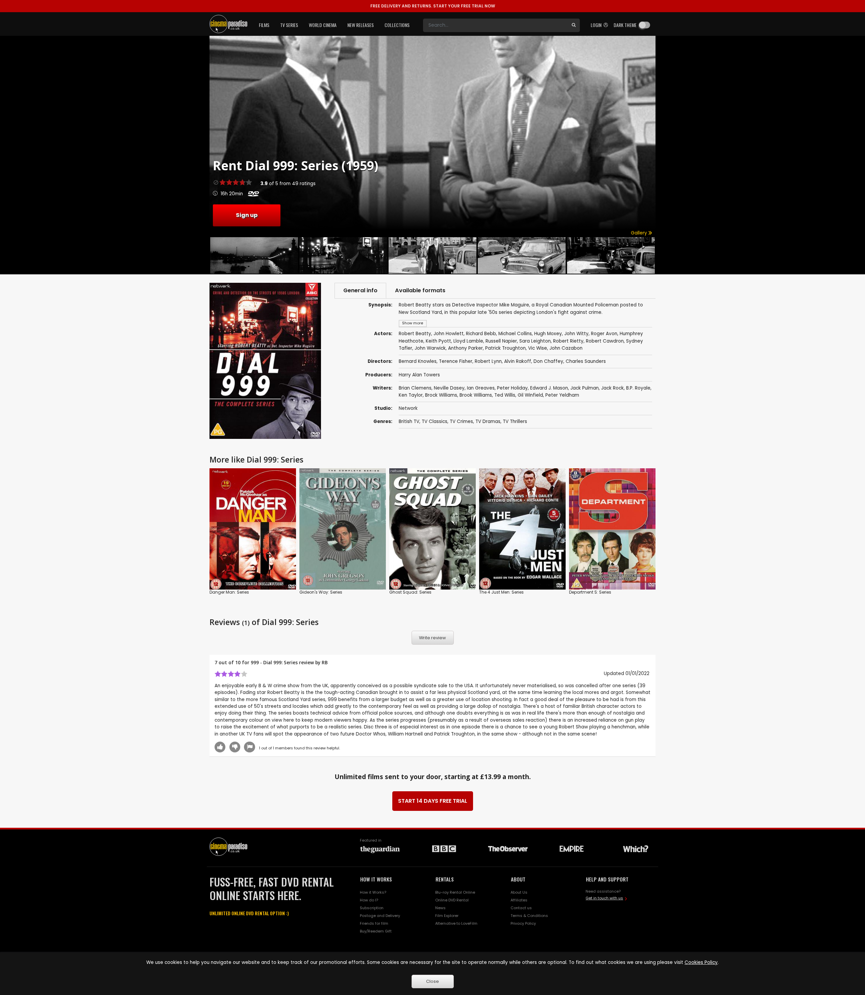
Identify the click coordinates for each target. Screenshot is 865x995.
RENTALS (445, 879)
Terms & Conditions (529, 915)
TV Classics (434, 421)
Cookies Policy (701, 962)
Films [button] (264, 24)
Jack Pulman (584, 388)
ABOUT (518, 879)
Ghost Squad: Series (410, 592)
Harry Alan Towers (419, 375)
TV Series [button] (289, 24)
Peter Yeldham (562, 395)
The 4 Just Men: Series (501, 592)
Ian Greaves (481, 388)
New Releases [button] (360, 24)
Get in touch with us (604, 898)
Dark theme (625, 24)
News (440, 908)
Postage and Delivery (380, 915)
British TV (409, 421)
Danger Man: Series (229, 592)
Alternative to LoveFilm (456, 923)
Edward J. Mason (549, 388)
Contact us (521, 908)
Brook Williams (476, 395)
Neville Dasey (449, 388)
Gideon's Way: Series (320, 592)
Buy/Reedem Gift (376, 931)
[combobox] (495, 25)
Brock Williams (441, 395)
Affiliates (519, 900)
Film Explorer (447, 915)
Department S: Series (590, 592)
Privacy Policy (523, 923)
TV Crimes (461, 421)
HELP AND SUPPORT (607, 879)
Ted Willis (504, 395)
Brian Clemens (415, 388)
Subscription (372, 908)
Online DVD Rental (452, 900)
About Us (519, 892)
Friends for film (374, 923)
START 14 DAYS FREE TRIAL (432, 801)
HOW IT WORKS (376, 879)
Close (432, 981)
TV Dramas (487, 421)
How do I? (369, 900)
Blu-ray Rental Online (455, 892)
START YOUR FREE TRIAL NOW (432, 6)
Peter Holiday (512, 388)
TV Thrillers (515, 421)
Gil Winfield (530, 395)
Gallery (639, 233)
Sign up (246, 215)
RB (325, 662)
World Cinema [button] (323, 24)
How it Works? (373, 892)
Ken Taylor (411, 395)
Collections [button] (397, 24)
